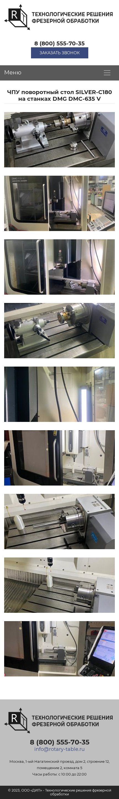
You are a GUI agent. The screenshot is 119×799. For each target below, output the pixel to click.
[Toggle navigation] (107, 72)
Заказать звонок (60, 52)
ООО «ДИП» (31, 790)
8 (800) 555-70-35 (59, 43)
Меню (12, 72)
